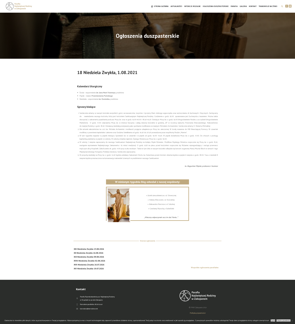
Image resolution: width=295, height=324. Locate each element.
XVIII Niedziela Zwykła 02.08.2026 (89, 260)
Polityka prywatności (198, 313)
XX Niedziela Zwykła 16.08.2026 (88, 253)
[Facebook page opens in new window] (286, 6)
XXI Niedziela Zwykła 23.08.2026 (89, 249)
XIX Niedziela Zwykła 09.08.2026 (89, 256)
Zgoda (273, 320)
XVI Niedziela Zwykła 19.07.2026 (89, 268)
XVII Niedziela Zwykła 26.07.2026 (89, 264)
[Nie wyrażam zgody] (292, 321)
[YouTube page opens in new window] (290, 6)
